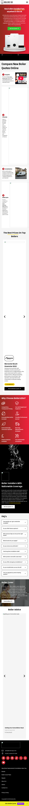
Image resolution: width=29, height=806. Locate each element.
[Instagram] (8, 758)
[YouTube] (3, 762)
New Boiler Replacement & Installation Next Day (14, 768)
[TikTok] (16, 758)
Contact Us (4, 788)
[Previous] (5, 316)
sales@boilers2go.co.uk (10, 750)
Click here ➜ (20, 803)
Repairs (3, 778)
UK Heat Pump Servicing (14, 503)
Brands (3, 771)
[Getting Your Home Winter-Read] (14, 669)
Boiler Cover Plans (6, 775)
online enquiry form (7, 77)
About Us (4, 781)
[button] (27, 2)
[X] (21, 758)
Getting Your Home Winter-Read (14, 728)
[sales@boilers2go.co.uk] (3, 751)
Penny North (9, 732)
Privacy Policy (5, 792)
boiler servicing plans (4, 205)
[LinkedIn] (12, 758)
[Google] (25, 758)
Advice (3, 784)
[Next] (24, 316)
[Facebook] (3, 758)
